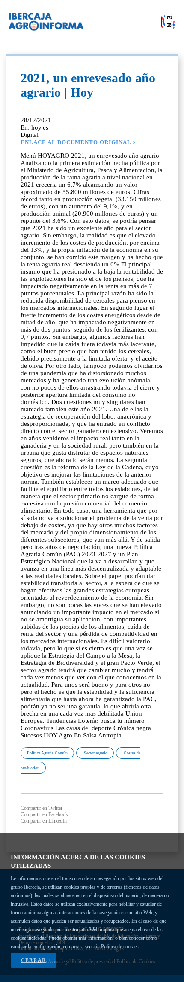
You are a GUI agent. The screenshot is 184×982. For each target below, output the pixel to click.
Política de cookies (120, 947)
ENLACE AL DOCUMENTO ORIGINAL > (78, 142)
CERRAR (33, 960)
